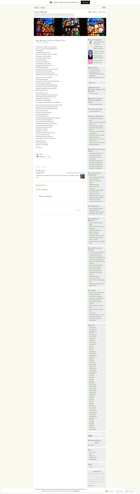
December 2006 (93, 410)
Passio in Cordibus (93, 93)
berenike (96, 42)
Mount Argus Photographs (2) (96, 162)
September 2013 (93, 331)
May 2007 (91, 401)
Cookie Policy (76, 491)
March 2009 (92, 362)
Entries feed (92, 455)
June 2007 (91, 399)
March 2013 (92, 333)
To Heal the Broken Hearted (95, 104)
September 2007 (93, 394)
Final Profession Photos (94, 70)
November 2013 (93, 329)
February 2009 (92, 364)
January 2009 (92, 366)
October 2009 (92, 353)
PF (47, 42)
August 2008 (92, 373)
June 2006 (91, 421)
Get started (85, 2)
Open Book (91, 188)
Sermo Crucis (92, 313)
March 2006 (92, 427)
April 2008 (91, 381)
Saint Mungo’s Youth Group (95, 213)
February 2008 (92, 384)
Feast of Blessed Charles (95, 155)
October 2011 (92, 338)
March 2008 (92, 383)
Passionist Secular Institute (95, 270)
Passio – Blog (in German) (95, 267)
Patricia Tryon (40, 173)
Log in (90, 454)
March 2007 (92, 405)
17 (96, 479)
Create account (92, 452)
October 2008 (92, 370)
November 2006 (93, 412)
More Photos (91, 445)
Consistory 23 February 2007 (96, 153)
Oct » (93, 485)
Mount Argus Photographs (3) (96, 164)
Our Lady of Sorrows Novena (96, 265)
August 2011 (92, 340)
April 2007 (91, 403)
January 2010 (92, 351)
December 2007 (93, 388)
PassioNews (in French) (94, 268)
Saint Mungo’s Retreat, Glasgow (96, 212)
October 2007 (92, 392)
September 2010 (93, 344)
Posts (95, 12)
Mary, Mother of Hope (94, 72)
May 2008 (91, 379)
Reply (83, 172)
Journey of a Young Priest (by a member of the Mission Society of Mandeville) (96, 261)
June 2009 (91, 360)
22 (91, 481)
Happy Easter (92, 75)
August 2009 (92, 357)
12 (101, 477)
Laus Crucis (40, 11)
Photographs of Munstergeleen (96, 190)
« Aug (89, 485)
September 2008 (93, 371)
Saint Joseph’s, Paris (94, 233)
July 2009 (91, 359)
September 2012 (93, 334)
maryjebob (96, 46)
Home (36, 7)
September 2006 (93, 416)
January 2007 (92, 409)
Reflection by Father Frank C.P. (96, 195)
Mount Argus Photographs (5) (96, 168)
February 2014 (92, 327)
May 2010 (91, 347)
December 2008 (93, 368)
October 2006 (92, 414)
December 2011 (92, 336)
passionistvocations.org (94, 111)
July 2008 (91, 375)
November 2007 (93, 390)
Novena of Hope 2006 (94, 186)
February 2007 (92, 407)
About (43, 7)
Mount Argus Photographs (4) (96, 166)
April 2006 (91, 425)
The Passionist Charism (94, 278)
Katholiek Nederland (93, 184)
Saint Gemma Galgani (94, 276)
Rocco (40, 147)
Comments (103, 12)
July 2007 (91, 397)
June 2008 (91, 377)
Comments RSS (41, 185)
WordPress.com (93, 459)
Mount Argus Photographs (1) (96, 160)
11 (98, 477)
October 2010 (92, 342)
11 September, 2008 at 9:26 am (74, 172)
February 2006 (92, 429)
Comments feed (92, 457)
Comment (78, 210)
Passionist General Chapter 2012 (96, 77)
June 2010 (91, 345)
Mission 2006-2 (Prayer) (94, 299)
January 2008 (92, 386)
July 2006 (91, 420)
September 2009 (93, 355)
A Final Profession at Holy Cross (96, 73)
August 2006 (92, 418)
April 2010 (91, 349)
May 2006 (91, 423)
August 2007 (92, 396)
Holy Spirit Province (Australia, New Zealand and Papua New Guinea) (96, 127)
